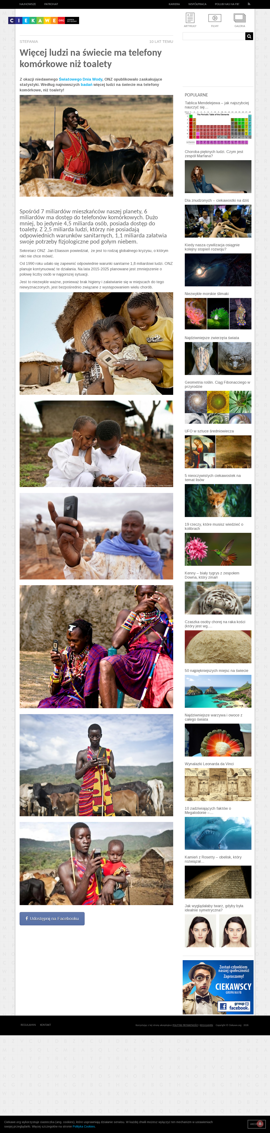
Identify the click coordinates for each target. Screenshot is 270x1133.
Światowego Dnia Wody (80, 79)
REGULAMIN (206, 1025)
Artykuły (190, 26)
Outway (60, 1025)
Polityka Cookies (84, 1126)
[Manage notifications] (260, 1123)
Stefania (29, 41)
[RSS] (249, 4)
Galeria (240, 26)
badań (87, 85)
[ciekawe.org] (43, 22)
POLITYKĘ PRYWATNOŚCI (185, 1025)
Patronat (51, 4)
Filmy (215, 26)
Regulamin (28, 1025)
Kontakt (45, 1025)
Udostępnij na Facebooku (54, 918)
